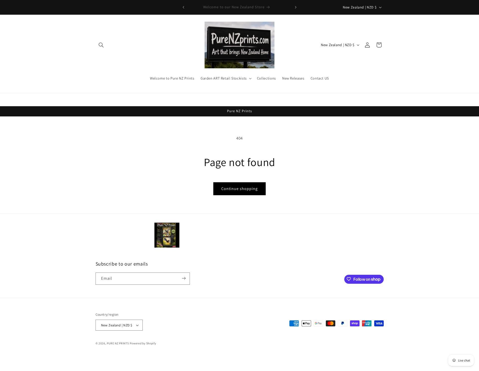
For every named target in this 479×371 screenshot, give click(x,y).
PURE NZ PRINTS (118, 343)
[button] (101, 45)
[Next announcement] (295, 7)
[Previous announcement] (183, 7)
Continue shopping (239, 188)
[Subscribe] (183, 278)
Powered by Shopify (143, 343)
